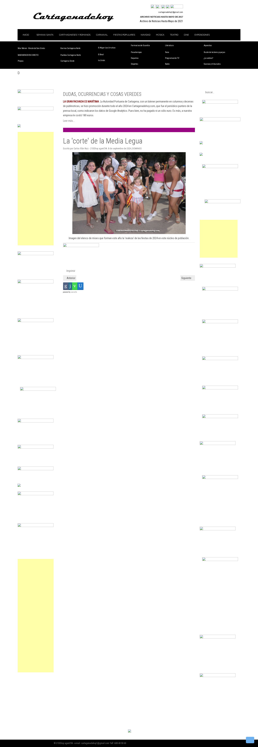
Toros (167, 52)
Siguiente (186, 278)
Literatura (169, 45)
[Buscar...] (176, 6)
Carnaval (102, 34)
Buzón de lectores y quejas (214, 52)
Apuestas (208, 45)
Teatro (174, 34)
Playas (20, 61)
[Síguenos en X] (158, 6)
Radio (167, 64)
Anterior (70, 278)
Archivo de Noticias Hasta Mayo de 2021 (161, 21)
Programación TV (172, 58)
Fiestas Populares (124, 34)
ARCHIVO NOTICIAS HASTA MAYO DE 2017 (161, 17)
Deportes (134, 64)
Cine (186, 34)
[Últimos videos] (163, 6)
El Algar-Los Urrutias (106, 47)
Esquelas (134, 58)
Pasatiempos (136, 52)
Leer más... (69, 120)
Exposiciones (202, 34)
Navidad (145, 34)
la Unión (101, 60)
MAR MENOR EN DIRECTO (28, 55)
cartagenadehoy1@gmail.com (170, 12)
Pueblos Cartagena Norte (70, 55)
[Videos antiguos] (168, 6)
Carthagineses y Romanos (74, 34)
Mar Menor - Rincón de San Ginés (31, 48)
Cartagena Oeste (67, 61)
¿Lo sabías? (208, 58)
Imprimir (70, 270)
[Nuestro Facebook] (153, 6)
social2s (74, 292)
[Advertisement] (35, 188)
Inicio (25, 34)
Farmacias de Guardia (140, 45)
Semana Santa (44, 34)
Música (160, 34)
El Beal (101, 54)
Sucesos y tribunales (212, 64)
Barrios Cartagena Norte (70, 48)
